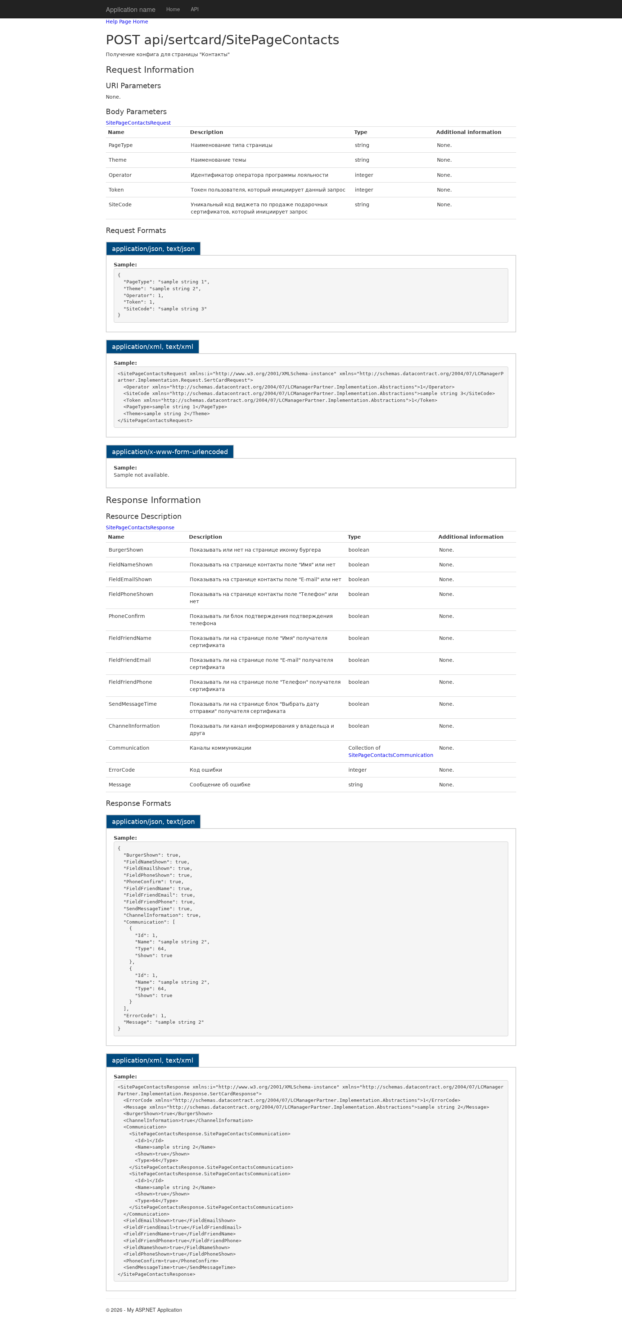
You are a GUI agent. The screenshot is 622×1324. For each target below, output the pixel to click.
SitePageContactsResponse (140, 527)
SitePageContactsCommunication (390, 755)
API (195, 9)
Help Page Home (127, 21)
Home (173, 9)
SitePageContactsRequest (138, 123)
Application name (131, 9)
